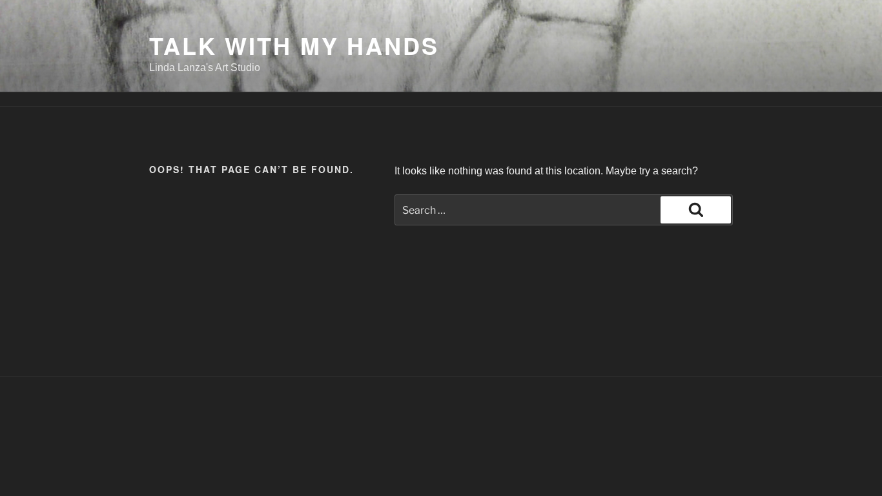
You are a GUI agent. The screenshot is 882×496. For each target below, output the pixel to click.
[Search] (696, 209)
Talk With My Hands (294, 45)
